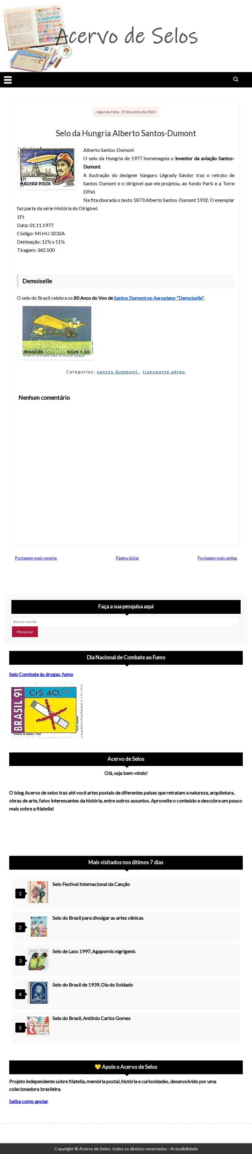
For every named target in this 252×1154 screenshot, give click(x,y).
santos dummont (118, 371)
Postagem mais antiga (217, 558)
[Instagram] (16, 832)
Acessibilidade (184, 1148)
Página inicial (127, 558)
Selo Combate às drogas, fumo (41, 674)
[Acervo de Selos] (48, 824)
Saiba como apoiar (28, 1101)
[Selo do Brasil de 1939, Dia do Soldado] (39, 993)
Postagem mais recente (36, 558)
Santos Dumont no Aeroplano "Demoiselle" (158, 298)
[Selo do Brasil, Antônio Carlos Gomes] (39, 1027)
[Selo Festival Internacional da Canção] (39, 893)
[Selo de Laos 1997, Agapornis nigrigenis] (39, 960)
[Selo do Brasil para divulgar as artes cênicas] (39, 926)
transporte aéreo (164, 371)
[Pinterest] (32, 832)
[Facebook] (64, 832)
